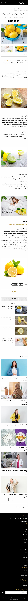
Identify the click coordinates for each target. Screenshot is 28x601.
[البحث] (5, 2)
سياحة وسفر (24, 555)
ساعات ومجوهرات (23, 550)
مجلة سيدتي (24, 583)
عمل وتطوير (24, 557)
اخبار (26, 552)
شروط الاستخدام (23, 575)
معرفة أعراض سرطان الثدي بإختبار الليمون (18, 224)
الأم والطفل (25, 542)
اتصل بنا (25, 573)
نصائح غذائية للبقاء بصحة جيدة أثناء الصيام (18, 448)
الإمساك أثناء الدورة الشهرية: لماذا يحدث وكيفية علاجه (15, 425)
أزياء (26, 527)
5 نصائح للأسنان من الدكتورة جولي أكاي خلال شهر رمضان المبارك (14, 471)
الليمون (6, 61)
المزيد (13, 500)
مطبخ (26, 537)
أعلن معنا (25, 578)
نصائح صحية (13, 9)
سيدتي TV (25, 588)
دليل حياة (25, 534)
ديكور (26, 560)
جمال (26, 529)
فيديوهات (25, 563)
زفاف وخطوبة (24, 545)
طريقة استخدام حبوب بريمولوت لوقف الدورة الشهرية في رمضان (15, 401)
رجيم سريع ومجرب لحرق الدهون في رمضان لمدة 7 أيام (15, 494)
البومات (25, 565)
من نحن (25, 570)
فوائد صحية (15, 284)
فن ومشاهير (24, 540)
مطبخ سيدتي (24, 585)
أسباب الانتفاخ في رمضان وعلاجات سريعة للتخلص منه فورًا (14, 378)
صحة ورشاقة (20, 9)
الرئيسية (26, 9)
